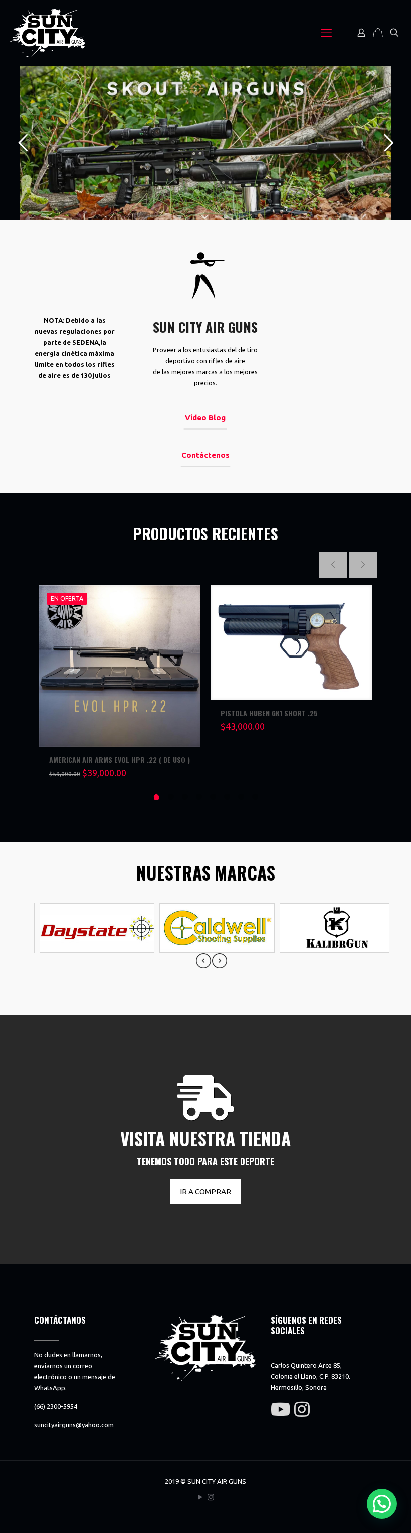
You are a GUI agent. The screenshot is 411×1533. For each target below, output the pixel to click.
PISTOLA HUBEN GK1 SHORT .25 (269, 713)
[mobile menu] (326, 32)
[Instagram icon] (211, 1497)
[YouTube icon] (200, 1497)
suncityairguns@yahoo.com (74, 1424)
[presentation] (203, 960)
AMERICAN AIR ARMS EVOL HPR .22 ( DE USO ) (119, 759)
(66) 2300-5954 (55, 1406)
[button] (382, 1504)
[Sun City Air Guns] (47, 32)
